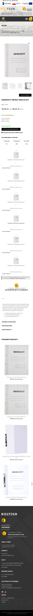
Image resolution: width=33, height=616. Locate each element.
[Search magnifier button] (30, 13)
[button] (28, 43)
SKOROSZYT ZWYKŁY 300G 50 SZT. (16, 202)
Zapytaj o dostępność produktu (11, 129)
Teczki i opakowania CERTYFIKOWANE (11, 565)
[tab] (16, 298)
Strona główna (5, 31)
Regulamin (4, 576)
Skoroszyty (12, 31)
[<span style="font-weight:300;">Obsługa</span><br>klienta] (24, 9)
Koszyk (4, 602)
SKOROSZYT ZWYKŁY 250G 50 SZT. (16, 160)
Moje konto (5, 600)
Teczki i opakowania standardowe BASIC (13, 563)
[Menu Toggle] (26, 19)
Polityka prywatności (8, 574)
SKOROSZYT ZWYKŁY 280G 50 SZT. (16, 181)
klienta (29, 9)
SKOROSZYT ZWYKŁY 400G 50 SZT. (16, 265)
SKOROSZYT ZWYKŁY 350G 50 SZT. (16, 244)
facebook (6, 526)
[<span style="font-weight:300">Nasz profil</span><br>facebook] (4, 520)
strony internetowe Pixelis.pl (20, 613)
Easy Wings (5, 567)
